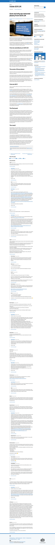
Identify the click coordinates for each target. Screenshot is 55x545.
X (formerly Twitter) (12, 158)
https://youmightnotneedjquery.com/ (21, 430)
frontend (11, 90)
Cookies (18, 539)
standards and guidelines (41, 30)
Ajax (29, 59)
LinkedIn (22, 158)
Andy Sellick (13, 168)
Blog (11, 4)
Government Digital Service (18, 9)
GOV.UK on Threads (36, 42)
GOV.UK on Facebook (37, 40)
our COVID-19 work (20, 103)
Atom (41, 36)
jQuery (28, 43)
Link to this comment (12, 166)
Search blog (36, 5)
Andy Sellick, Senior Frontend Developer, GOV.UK (16, 18)
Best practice (28, 18)
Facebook (18, 158)
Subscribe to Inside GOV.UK (14, 146)
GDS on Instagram (36, 48)
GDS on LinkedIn (36, 49)
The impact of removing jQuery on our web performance (27, 154)
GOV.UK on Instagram (37, 41)
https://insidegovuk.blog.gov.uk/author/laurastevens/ (18, 378)
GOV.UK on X (36, 43)
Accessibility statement (13, 539)
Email (25, 158)
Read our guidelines (36, 79)
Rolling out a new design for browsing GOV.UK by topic (15, 154)
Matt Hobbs (13, 215)
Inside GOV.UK (15, 6)
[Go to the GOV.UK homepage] (13, 1)
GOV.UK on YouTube (36, 44)
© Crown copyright (42, 542)
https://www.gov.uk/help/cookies (18, 217)
